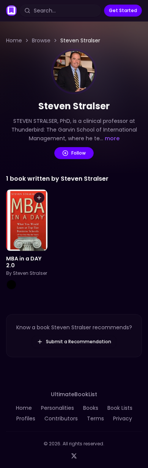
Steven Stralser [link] (80, 40)
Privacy (122, 418)
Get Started (123, 10)
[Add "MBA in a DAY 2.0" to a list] (39, 197)
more (112, 138)
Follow (78, 153)
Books (90, 408)
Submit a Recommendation (78, 341)
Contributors (61, 418)
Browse (41, 40)
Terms (95, 418)
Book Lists (119, 408)
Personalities (57, 408)
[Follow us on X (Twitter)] (74, 456)
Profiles (25, 418)
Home (14, 40)
